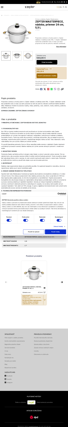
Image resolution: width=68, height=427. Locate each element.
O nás (6, 351)
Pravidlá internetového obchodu (43, 337)
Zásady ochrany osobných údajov (43, 347)
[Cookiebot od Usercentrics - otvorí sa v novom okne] (59, 194)
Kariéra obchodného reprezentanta (15, 341)
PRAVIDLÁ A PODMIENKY (43, 334)
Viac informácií (61, 46)
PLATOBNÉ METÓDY (34, 396)
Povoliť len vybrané (33, 231)
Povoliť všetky (55, 231)
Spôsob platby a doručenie (41, 344)
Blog (6, 364)
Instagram (9, 382)
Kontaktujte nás (9, 357)
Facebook (9, 376)
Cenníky (36, 351)
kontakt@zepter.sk (33, 426)
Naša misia (8, 354)
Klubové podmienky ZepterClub (43, 341)
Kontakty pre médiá (10, 361)
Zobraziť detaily (58, 226)
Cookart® (6, 15)
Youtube (9, 379)
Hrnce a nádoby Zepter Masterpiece (20, 15)
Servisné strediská (10, 347)
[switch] (25, 220)
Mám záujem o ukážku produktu (14, 337)
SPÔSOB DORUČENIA (34, 410)
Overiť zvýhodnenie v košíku (47, 76)
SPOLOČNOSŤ (9, 334)
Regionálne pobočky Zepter (12, 344)
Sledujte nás (10, 372)
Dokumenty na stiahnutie (41, 354)
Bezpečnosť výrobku (10, 367)
